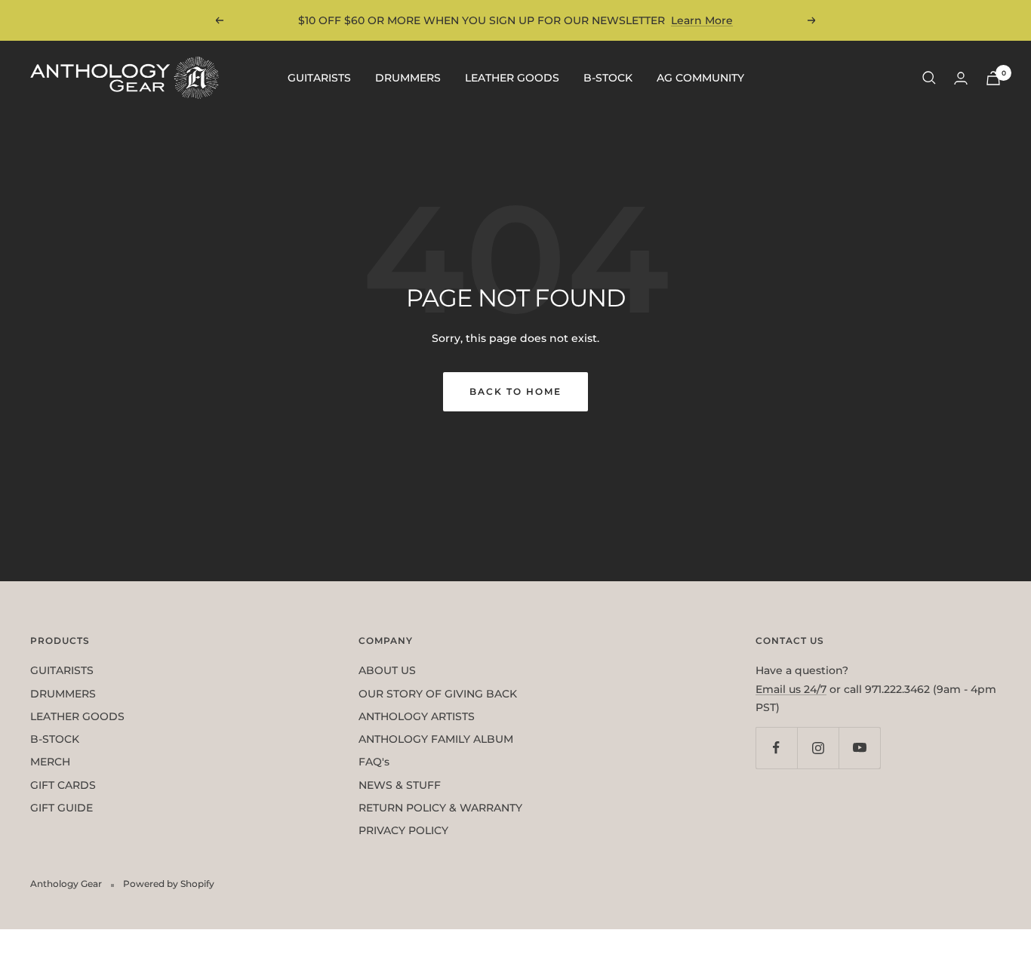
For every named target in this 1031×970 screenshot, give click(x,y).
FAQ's (374, 761)
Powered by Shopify (168, 883)
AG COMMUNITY (700, 78)
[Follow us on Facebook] (776, 747)
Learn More (702, 20)
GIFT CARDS (63, 785)
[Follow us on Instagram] (818, 747)
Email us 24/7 (791, 689)
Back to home (515, 391)
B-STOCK (607, 78)
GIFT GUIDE (61, 807)
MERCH (50, 761)
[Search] (929, 78)
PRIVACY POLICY (403, 830)
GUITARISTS (319, 78)
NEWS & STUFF (400, 785)
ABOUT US (387, 670)
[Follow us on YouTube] (859, 747)
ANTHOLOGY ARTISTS (417, 716)
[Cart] (993, 78)
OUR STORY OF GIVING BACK (438, 694)
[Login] (961, 78)
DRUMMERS (408, 78)
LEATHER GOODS (512, 78)
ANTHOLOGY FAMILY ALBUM (436, 739)
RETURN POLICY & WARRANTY (440, 807)
